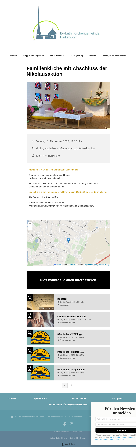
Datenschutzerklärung (58, 438)
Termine (92, 55)
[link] (33, 55)
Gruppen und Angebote (32, 55)
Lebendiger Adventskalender (114, 55)
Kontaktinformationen (62, 432)
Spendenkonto (40, 398)
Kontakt (12, 398)
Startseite (14, 55)
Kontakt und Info (55, 55)
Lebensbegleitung (76, 55)
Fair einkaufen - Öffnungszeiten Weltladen (68, 405)
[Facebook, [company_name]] (65, 424)
